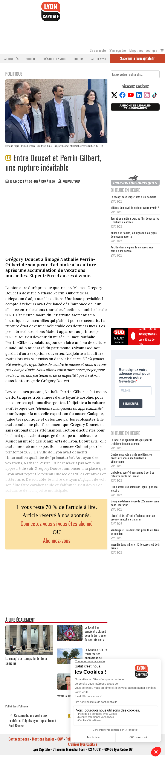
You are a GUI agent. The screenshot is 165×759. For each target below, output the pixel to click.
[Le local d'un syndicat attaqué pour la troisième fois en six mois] (69, 639)
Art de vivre (99, 59)
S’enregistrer (118, 50)
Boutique (151, 50)
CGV (60, 739)
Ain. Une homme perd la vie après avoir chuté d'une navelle (132, 248)
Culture (78, 59)
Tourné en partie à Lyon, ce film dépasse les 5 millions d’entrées (135, 220)
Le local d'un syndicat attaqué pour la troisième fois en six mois (131, 441)
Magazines (136, 50)
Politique (23, 706)
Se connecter (98, 50)
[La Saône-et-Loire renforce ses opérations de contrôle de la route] (69, 662)
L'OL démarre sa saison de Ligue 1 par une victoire (134, 488)
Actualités (11, 59)
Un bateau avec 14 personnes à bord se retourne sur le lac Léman (132, 474)
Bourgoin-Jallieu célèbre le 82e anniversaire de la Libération (135, 503)
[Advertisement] (56, 219)
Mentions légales (43, 739)
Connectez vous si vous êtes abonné (57, 523)
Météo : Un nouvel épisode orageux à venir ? (135, 207)
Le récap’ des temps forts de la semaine (26, 661)
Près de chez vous (54, 59)
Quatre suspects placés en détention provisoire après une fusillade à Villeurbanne (131, 457)
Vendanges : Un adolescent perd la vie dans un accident (135, 531)
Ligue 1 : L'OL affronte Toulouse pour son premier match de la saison (133, 517)
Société (30, 59)
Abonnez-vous (56, 540)
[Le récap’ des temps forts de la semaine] (29, 653)
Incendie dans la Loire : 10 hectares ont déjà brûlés (135, 546)
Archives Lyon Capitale (82, 744)
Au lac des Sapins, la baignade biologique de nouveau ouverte (134, 234)
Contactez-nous (19, 739)
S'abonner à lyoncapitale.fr (137, 58)
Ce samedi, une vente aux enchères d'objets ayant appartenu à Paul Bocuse (32, 720)
